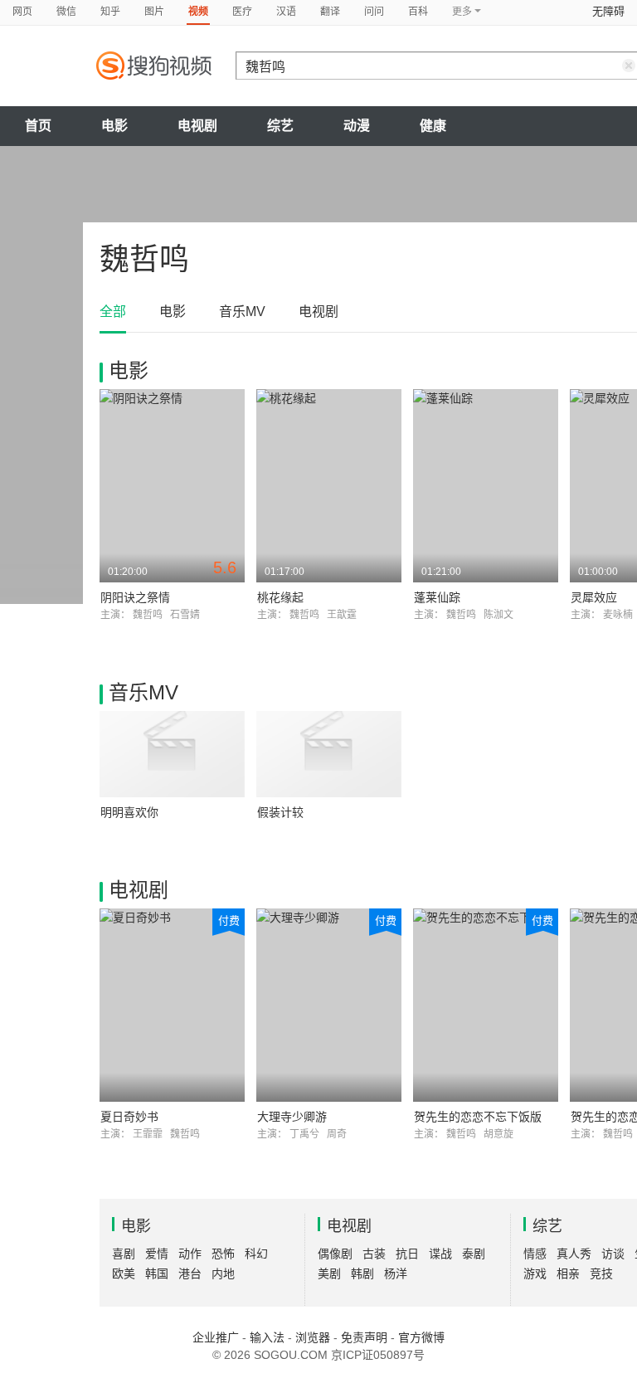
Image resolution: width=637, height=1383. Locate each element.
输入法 (267, 1337)
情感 (535, 1253)
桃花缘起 (280, 597)
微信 (66, 11)
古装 (374, 1253)
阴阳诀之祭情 (135, 597)
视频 (198, 11)
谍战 (440, 1253)
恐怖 (223, 1253)
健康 (433, 126)
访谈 (613, 1253)
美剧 (329, 1273)
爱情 (156, 1253)
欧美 (123, 1273)
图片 (154, 11)
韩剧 (362, 1273)
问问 (374, 11)
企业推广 (215, 1337)
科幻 (256, 1253)
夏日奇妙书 (129, 1116)
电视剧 (197, 126)
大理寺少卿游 (292, 1116)
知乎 (110, 11)
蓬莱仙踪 (437, 597)
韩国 (156, 1273)
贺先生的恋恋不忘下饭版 (478, 1116)
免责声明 (364, 1337)
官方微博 (421, 1337)
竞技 (601, 1273)
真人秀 (574, 1253)
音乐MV (242, 311)
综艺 (280, 126)
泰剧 (473, 1253)
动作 (190, 1253)
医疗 (242, 11)
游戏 (535, 1273)
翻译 (330, 11)
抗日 (407, 1253)
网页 (22, 11)
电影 (114, 126)
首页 (38, 126)
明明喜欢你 (129, 812)
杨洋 (395, 1273)
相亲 (568, 1273)
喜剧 (123, 1253)
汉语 (286, 11)
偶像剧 (335, 1253)
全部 (113, 311)
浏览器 (312, 1337)
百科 (418, 11)
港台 (190, 1273)
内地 (223, 1273)
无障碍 (608, 11)
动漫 (356, 126)
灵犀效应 (594, 597)
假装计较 (280, 812)
